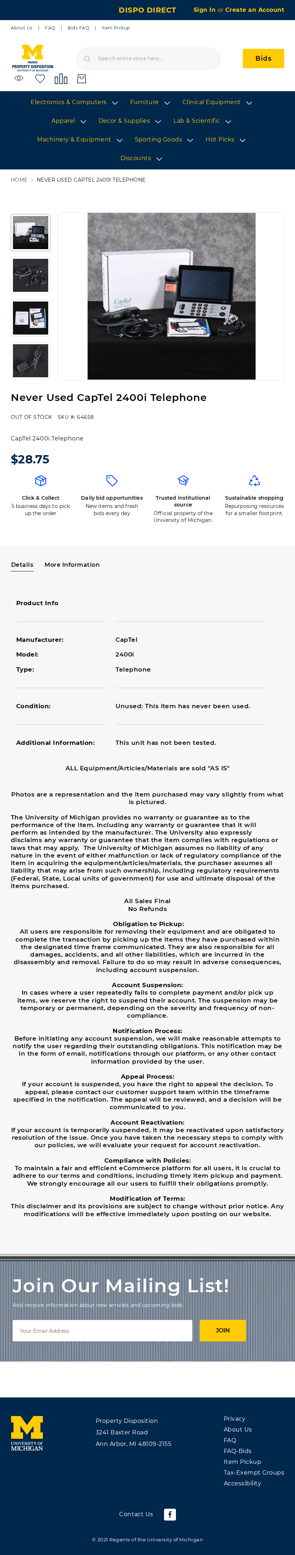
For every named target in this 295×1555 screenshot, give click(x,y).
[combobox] (148, 58)
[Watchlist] (20, 78)
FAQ (50, 28)
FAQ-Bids (238, 1451)
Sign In (206, 9)
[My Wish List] (40, 78)
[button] (30, 232)
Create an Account (254, 9)
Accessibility (242, 1483)
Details (22, 564)
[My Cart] (81, 79)
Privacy (234, 1418)
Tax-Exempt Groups (254, 1472)
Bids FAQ (78, 28)
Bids (263, 58)
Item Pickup (116, 28)
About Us (22, 28)
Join (223, 1330)
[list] (147, 130)
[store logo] (32, 58)
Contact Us (136, 1514)
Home (19, 180)
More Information (72, 564)
